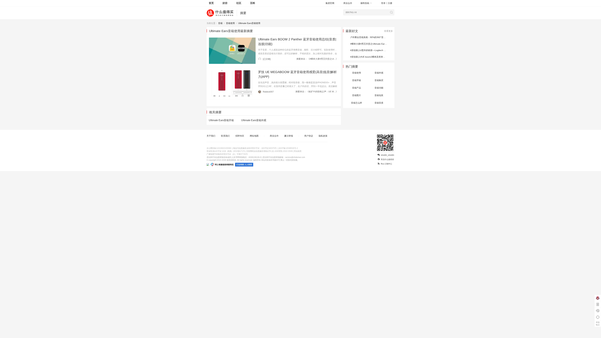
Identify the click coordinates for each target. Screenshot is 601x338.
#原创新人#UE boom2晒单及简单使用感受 (371, 57)
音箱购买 (379, 80)
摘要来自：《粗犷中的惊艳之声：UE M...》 (316, 91)
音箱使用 (230, 23)
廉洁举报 (288, 136)
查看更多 (388, 31)
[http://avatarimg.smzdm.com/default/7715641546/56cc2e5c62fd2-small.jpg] (259, 91)
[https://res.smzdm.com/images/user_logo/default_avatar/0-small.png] (259, 59)
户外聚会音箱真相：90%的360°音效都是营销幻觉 (372, 37)
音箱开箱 (356, 80)
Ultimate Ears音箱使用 (249, 23)
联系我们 (225, 136)
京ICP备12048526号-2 (288, 148)
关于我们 (211, 136)
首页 (211, 3)
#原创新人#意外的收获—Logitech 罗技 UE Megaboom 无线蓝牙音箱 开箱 (372, 50)
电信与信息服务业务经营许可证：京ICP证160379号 (255, 148)
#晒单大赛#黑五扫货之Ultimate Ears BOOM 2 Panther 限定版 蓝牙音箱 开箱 (372, 44)
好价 (225, 3)
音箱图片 (356, 95)
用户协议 (308, 136)
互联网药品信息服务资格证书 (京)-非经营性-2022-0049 (269, 151)
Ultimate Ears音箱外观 (253, 120)
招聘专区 (239, 136)
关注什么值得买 (387, 159)
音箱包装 (379, 95)
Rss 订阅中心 (386, 164)
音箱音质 (379, 103)
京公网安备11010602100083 (219, 148)
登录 (383, 3)
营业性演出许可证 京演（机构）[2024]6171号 (226, 151)
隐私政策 (323, 136)
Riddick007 (268, 91)
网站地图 (254, 136)
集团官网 (330, 3)
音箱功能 (379, 88)
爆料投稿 (364, 3)
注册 (390, 3)
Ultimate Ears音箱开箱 (221, 120)
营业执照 (297, 151)
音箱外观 (379, 73)
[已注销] (267, 59)
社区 (238, 3)
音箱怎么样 (356, 103)
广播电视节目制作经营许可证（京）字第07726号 (227, 154)
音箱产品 (356, 88)
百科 (252, 3)
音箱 (220, 23)
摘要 (243, 13)
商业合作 (347, 3)
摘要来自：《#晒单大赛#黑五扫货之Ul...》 (317, 59)
